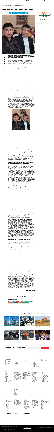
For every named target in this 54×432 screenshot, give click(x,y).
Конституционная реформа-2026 (16, 389)
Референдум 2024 (16, 394)
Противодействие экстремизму (45, 401)
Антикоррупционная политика (27, 375)
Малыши (33, 399)
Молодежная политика (17, 373)
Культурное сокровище (45, 376)
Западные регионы (7, 355)
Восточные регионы (44, 355)
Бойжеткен (25, 400)
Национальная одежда (17, 403)
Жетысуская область (35, 359)
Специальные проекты (35, 403)
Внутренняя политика (16, 371)
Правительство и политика (17, 378)
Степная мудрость (44, 375)
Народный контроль (25, 374)
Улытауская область (17, 361)
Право (14, 390)
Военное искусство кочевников (36, 377)
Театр (6, 402)
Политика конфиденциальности (12, 430)
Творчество (43, 371)
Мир (5, 372)
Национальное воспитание (17, 402)
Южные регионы (35, 355)
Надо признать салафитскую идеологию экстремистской (11, 341)
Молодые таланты (34, 400)
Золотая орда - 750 (34, 379)
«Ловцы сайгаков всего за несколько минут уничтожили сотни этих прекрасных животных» (42, 327)
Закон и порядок (44, 1)
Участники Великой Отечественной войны (35, 408)
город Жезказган (17, 362)
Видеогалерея (34, 404)
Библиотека (43, 379)
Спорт (6, 375)
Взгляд (42, 406)
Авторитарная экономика (26, 373)
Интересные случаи (26, 406)
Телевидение (7, 404)
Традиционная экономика (26, 371)
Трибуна (15, 393)
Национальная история (35, 371)
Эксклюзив (42, 407)
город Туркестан (35, 362)
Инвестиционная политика (17, 374)
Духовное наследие (27, 1)
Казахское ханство (34, 373)
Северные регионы (25, 355)
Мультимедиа (7, 382)
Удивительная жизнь (8, 419)
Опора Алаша (43, 382)
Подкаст (42, 404)
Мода (24, 405)
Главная (3, 5)
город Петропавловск (25, 360)
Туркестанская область (36, 361)
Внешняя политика (16, 372)
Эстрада (7, 406)
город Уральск (6, 358)
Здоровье (42, 399)
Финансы (24, 379)
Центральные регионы (18, 355)
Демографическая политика (17, 376)
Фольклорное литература (35, 401)
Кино (6, 403)
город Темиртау (17, 363)
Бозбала (25, 399)
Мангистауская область (8, 359)
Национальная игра (16, 400)
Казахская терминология (44, 402)
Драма (43, 374)
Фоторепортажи (26, 408)
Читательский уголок (26, 402)
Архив (6, 384)
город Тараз (34, 363)
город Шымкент (35, 360)
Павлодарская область (26, 359)
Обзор (42, 405)
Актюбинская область (7, 363)
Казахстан (6, 371)
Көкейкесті (6, 5)
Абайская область (43, 360)
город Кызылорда (35, 365)
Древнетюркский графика (35, 378)
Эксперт (6, 379)
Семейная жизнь (26, 404)
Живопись (7, 399)
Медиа (6, 407)
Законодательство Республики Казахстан (36, 410)
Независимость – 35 (8, 380)
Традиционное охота (17, 404)
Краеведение (33, 376)
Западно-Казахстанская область (8, 357)
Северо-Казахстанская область (27, 361)
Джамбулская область (36, 364)
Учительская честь (8, 420)
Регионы (42, 408)
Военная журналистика (27, 407)
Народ (14, 391)
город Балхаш (16, 364)
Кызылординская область (36, 366)
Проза (43, 373)
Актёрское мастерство (9, 401)
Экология (42, 409)
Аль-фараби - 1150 (34, 380)
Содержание (7, 421)
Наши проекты (7, 378)
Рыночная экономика (26, 372)
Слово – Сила (43, 377)
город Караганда (17, 359)
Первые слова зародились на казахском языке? (27, 327)
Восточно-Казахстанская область (44, 359)
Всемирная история (34, 372)
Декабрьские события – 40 (8, 381)
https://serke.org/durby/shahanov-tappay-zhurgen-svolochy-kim (17, 87)
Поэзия (43, 372)
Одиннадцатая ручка (44, 378)
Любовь (25, 403)
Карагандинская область (18, 360)
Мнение (6, 377)
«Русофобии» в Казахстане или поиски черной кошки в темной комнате (43, 341)
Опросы (6, 383)
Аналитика (24, 377)
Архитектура (7, 408)
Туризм (24, 376)
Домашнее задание (26, 401)
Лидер (42, 400)
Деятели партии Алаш (35, 374)
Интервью (6, 376)
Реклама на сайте (5, 430)
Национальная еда (16, 401)
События (42, 403)
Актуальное (6, 374)
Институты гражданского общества (17, 381)
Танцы (6, 400)
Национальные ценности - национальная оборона (35, 406)
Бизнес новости (25, 378)
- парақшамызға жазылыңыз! (20, 296)
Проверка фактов (34, 407)
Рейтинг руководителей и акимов (17, 380)
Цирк (6, 405)
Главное (15, 392)
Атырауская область (7, 361)
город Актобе (6, 364)
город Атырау (6, 362)
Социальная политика (16, 377)
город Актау (6, 360)
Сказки (43, 380)
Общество (6, 373)
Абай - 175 (33, 381)
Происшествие (7, 385)
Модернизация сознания (45, 381)
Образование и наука (9, 413)
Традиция (15, 399)
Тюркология (33, 375)
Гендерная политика (16, 375)
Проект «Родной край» (35, 402)
